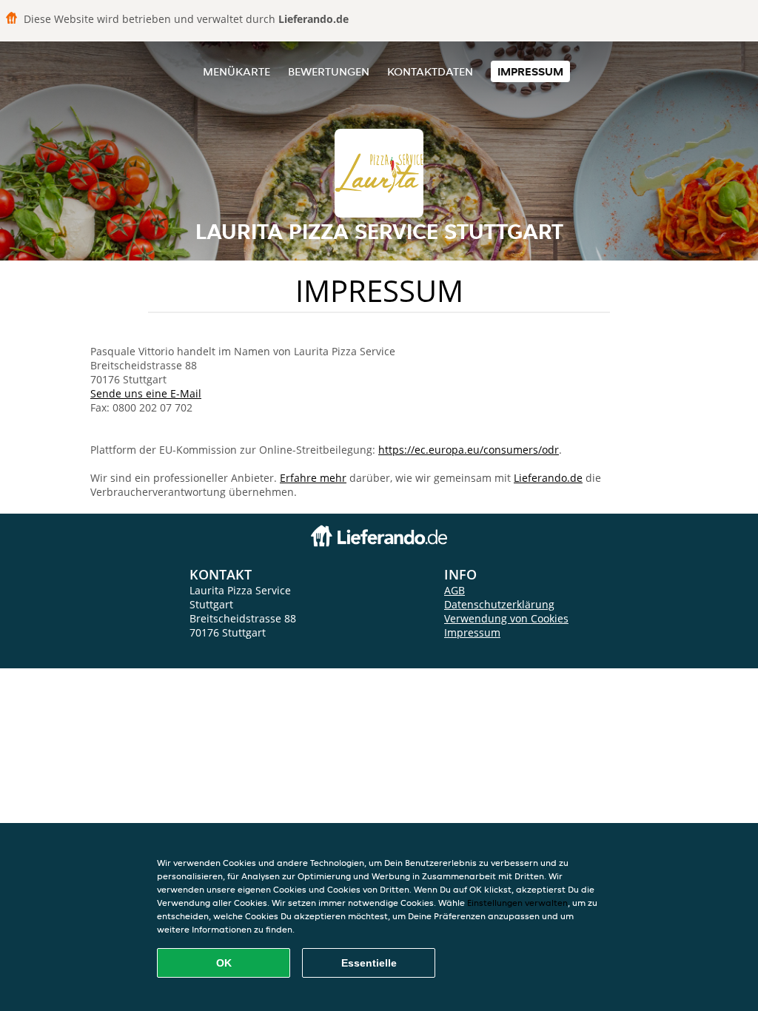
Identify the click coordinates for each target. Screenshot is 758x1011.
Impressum (530, 71)
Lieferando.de (548, 478)
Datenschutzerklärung (499, 604)
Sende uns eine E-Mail (145, 393)
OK (224, 963)
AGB (454, 590)
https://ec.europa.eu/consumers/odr (468, 450)
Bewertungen (328, 71)
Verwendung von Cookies (506, 618)
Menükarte (236, 71)
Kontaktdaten (430, 71)
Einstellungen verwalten (517, 902)
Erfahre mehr (313, 478)
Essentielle (369, 963)
